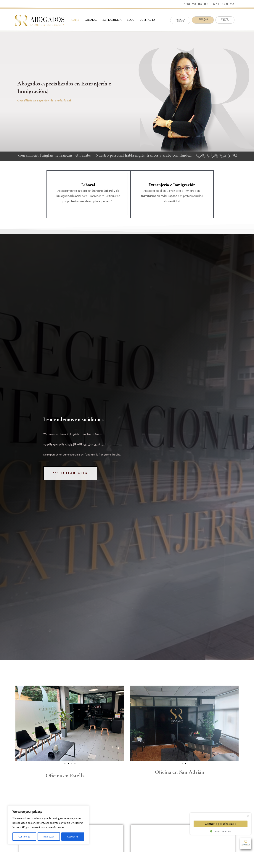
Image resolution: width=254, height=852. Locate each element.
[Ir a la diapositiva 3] (71, 763)
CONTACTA (147, 20)
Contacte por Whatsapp (220, 824)
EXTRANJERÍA (112, 20)
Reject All (49, 836)
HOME (75, 20)
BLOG (130, 20)
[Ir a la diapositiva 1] (182, 763)
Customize (24, 836)
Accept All (72, 836)
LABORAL (91, 20)
